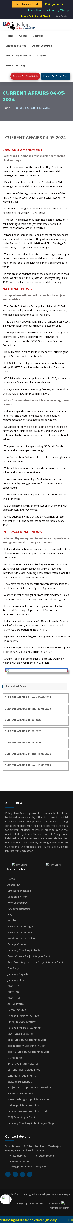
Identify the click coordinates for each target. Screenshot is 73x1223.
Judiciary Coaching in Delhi (23, 950)
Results (11, 920)
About (23, 35)
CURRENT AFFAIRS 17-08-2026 (23, 731)
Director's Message (19, 890)
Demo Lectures (42, 45)
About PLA (13, 884)
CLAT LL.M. (14, 998)
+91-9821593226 (19, 1161)
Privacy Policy (57, 1203)
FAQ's (10, 914)
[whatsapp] (67, 1202)
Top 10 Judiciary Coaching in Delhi (28, 1051)
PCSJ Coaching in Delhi (21, 1117)
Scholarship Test (27, 4)
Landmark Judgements (21, 1075)
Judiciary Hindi (16, 980)
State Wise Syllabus (19, 1081)
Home (9, 35)
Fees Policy (36, 1203)
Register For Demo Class (55, 76)
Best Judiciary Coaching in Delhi (27, 1039)
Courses (38, 35)
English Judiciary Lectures (23, 1016)
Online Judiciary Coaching (23, 1105)
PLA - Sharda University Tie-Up (48, 10)
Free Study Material (18, 55)
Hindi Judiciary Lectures (21, 1022)
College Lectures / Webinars (24, 1028)
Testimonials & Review (21, 938)
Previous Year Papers (20, 1093)
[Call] (6, 1199)
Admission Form (59, 1207)
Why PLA (42, 55)
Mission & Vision (17, 896)
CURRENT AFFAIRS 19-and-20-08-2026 (28, 708)
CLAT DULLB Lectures (20, 1033)
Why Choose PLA (17, 902)
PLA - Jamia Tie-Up (57, 4)
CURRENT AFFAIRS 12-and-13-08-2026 (28, 765)
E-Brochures (14, 1057)
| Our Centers (61, 16)
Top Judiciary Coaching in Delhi (26, 1045)
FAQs (20, 1203)
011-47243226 (18, 1156)
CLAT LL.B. (13, 986)
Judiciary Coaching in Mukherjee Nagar (31, 1123)
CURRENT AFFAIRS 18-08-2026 (23, 720)
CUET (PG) (13, 992)
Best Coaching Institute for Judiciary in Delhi (35, 962)
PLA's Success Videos (19, 932)
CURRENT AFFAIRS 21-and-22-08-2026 (28, 697)
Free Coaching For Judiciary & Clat (28, 1099)
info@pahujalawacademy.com (28, 1166)
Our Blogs (13, 968)
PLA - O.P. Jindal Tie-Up (36, 16)
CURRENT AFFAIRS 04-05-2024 (35, 137)
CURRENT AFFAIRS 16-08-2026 (23, 742)
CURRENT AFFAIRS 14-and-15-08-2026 (28, 753)
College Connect (17, 944)
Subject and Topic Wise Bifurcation (29, 1087)
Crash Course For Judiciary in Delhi (28, 956)
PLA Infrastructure (18, 908)
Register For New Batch (25, 76)
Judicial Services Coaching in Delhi (28, 1111)
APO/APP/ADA (15, 1004)
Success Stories (15, 45)
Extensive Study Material (22, 1063)
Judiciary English (17, 974)
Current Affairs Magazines (23, 1069)
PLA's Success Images (20, 926)
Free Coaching (15, 65)
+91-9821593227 (44, 1156)
